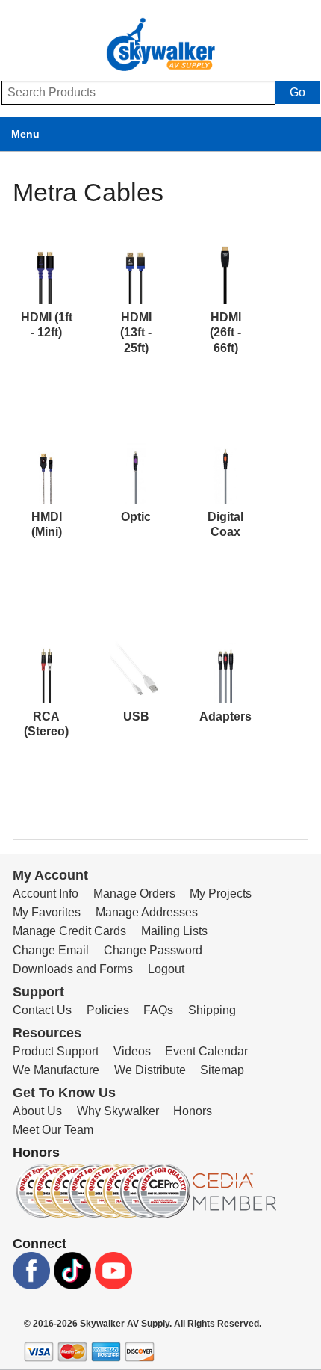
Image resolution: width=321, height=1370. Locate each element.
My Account (50, 875)
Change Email (51, 950)
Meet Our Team (53, 1129)
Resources (47, 1032)
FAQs (158, 1010)
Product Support (56, 1051)
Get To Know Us (64, 1092)
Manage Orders (134, 893)
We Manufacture (56, 1070)
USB (136, 716)
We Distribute (150, 1070)
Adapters (225, 716)
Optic (136, 516)
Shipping (212, 1010)
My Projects (221, 893)
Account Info (45, 893)
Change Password (153, 950)
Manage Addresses (147, 912)
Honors (192, 1111)
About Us (37, 1111)
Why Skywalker (118, 1111)
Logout (166, 969)
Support (38, 991)
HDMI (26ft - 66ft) (225, 332)
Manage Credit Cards (69, 931)
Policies (108, 1010)
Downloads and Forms (73, 969)
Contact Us (42, 1010)
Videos (132, 1051)
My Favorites (47, 912)
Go (297, 92)
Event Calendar (206, 1051)
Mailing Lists (174, 931)
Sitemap (222, 1070)
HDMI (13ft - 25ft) (136, 332)
